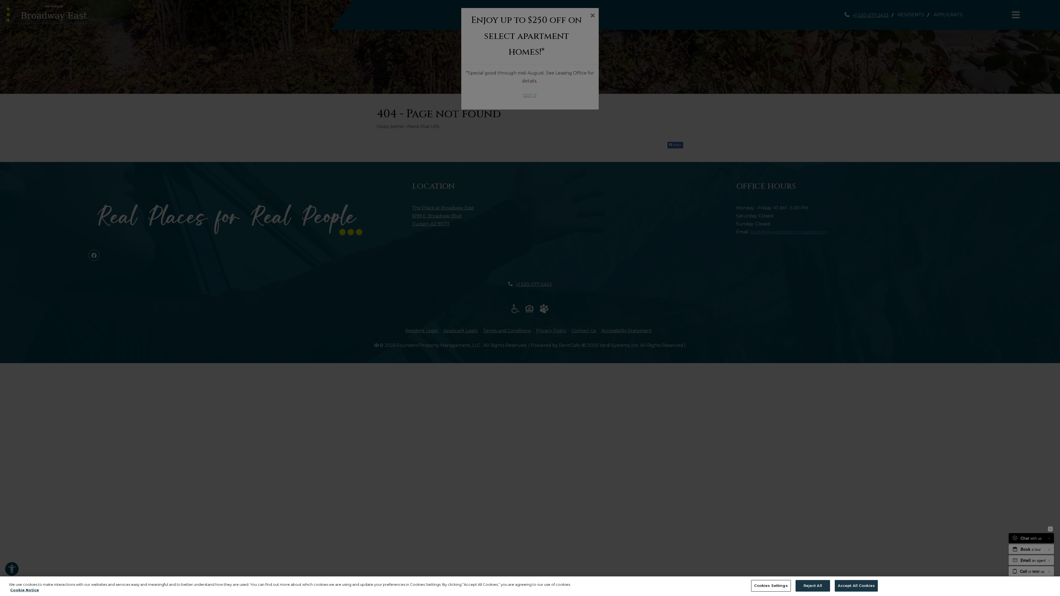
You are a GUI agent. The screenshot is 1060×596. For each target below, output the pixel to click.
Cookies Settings (771, 585)
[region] (530, 586)
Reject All (813, 585)
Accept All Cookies (856, 585)
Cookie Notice (24, 590)
